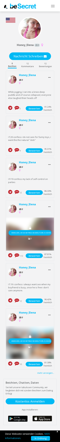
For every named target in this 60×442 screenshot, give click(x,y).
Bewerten (34, 108)
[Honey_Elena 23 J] (13, 79)
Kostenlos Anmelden (30, 401)
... (49, 76)
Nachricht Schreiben (29, 56)
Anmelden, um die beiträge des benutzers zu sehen (31, 233)
